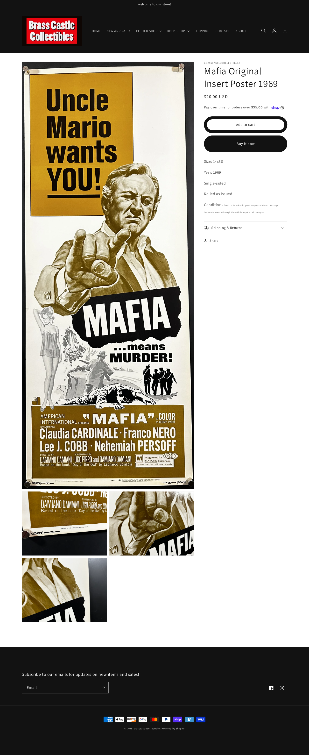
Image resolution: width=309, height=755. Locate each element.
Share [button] (214, 240)
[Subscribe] (103, 687)
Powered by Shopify (173, 728)
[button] (148, 31)
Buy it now (246, 144)
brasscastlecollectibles (147, 728)
